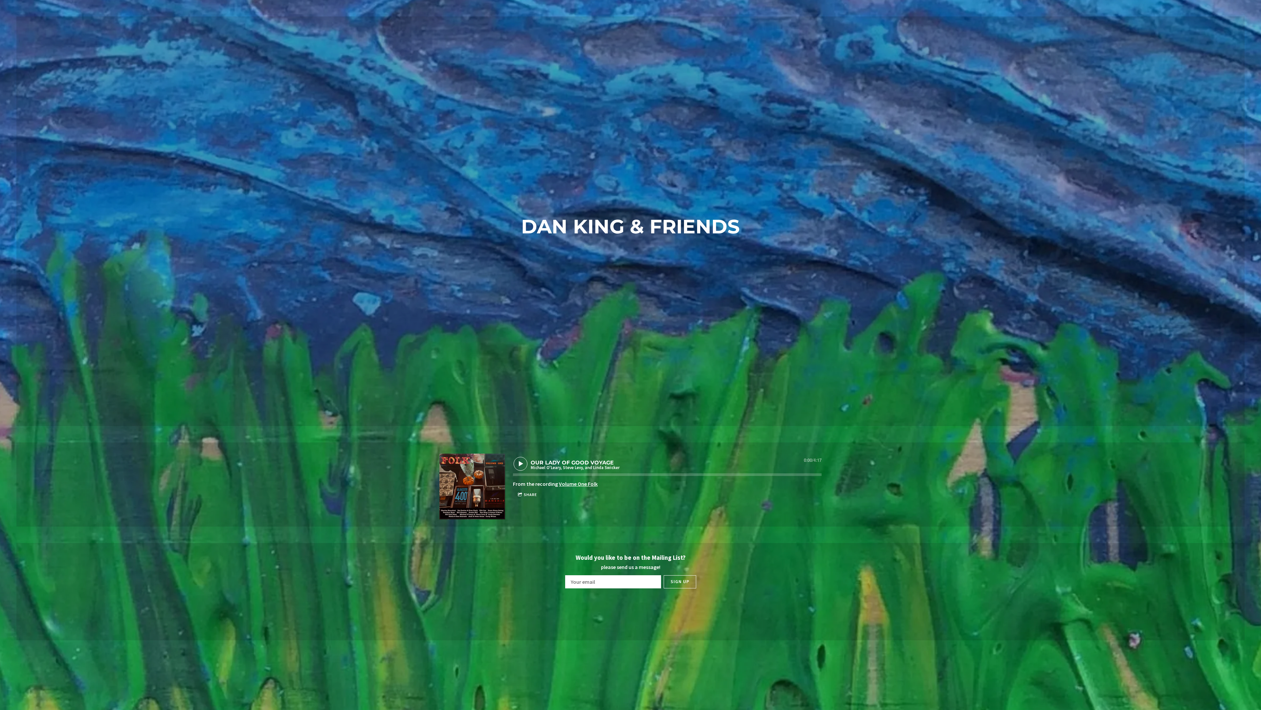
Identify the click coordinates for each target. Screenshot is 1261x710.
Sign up (680, 581)
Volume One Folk (578, 484)
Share (530, 494)
